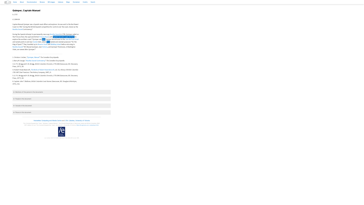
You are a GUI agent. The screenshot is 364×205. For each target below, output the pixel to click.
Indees (60, 2)
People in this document (23, 99)
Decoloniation (32, 2)
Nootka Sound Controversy (35, 61)
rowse (42, 2)
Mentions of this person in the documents (29, 92)
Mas (68, 2)
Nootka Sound (18, 29)
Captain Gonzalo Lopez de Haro (64, 37)
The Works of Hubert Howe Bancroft (42, 70)
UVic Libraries (70, 120)
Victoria (44, 47)
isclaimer (76, 2)
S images (51, 2)
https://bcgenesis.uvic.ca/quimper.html (87, 125)
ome (15, 2)
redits (85, 2)
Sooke (35, 42)
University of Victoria (82, 120)
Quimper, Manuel (33, 57)
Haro (43, 39)
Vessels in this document (23, 106)
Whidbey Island (56, 44)
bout (22, 2)
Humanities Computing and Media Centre (48, 120)
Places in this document (23, 112)
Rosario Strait (42, 44)
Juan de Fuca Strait (72, 39)
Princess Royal (44, 37)
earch (93, 2)
